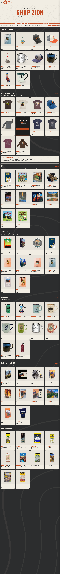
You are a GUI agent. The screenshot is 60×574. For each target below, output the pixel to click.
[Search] (56, 25)
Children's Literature (14, 168)
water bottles (6, 299)
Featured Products (4, 25)
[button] (2, 2)
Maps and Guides (39, 25)
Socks (15, 95)
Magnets (7, 233)
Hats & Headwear (7, 95)
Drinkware (26, 25)
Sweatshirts (20, 95)
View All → (57, 29)
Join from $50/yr (22, 128)
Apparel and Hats (12, 25)
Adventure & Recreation (5, 168)
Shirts (12, 95)
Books (17, 25)
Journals (27, 168)
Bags (2, 95)
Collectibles (21, 25)
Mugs (2, 299)
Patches (19, 233)
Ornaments (12, 233)
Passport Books (33, 168)
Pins (15, 233)
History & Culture (22, 168)
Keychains (3, 233)
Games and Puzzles (32, 25)
